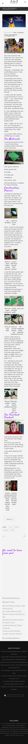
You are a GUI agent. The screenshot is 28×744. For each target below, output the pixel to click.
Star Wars (6, 530)
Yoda (12, 530)
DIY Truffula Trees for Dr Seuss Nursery (14, 681)
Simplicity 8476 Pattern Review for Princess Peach (14, 662)
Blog (15, 32)
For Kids (16, 527)
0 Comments (20, 32)
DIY (10, 527)
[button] (7, 216)
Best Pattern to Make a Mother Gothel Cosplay (14, 656)
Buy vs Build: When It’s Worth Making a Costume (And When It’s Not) (13, 614)
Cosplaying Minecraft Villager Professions (14, 659)
